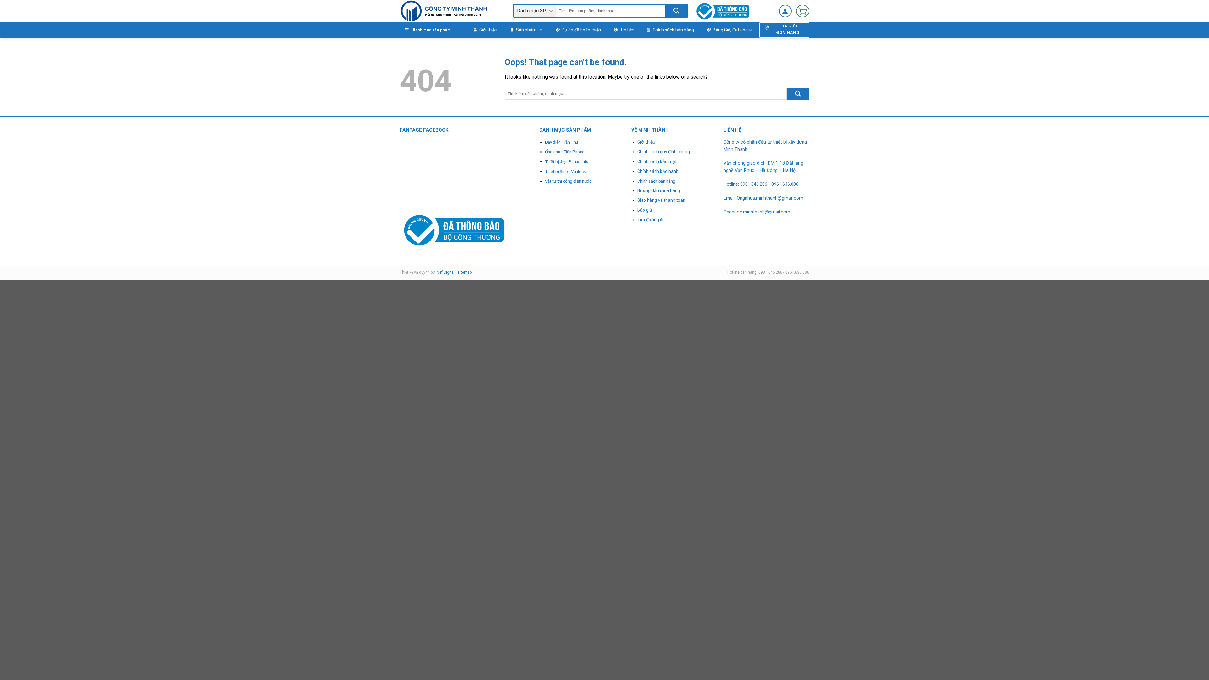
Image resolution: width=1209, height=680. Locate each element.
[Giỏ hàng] (802, 11)
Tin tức (627, 29)
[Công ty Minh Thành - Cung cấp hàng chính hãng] (451, 11)
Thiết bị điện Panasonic (566, 161)
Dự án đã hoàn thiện (581, 29)
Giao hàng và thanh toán (661, 200)
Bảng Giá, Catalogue (733, 29)
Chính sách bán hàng (673, 29)
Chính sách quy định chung (663, 151)
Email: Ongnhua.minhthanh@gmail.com (763, 198)
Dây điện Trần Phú (561, 142)
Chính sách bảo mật (657, 161)
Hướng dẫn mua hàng (658, 190)
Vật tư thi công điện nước (568, 181)
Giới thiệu (488, 29)
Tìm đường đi (650, 219)
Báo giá (644, 209)
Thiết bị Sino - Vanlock (565, 171)
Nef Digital (446, 272)
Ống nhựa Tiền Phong (565, 152)
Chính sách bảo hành (657, 171)
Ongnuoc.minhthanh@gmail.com (757, 212)
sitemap (464, 272)
